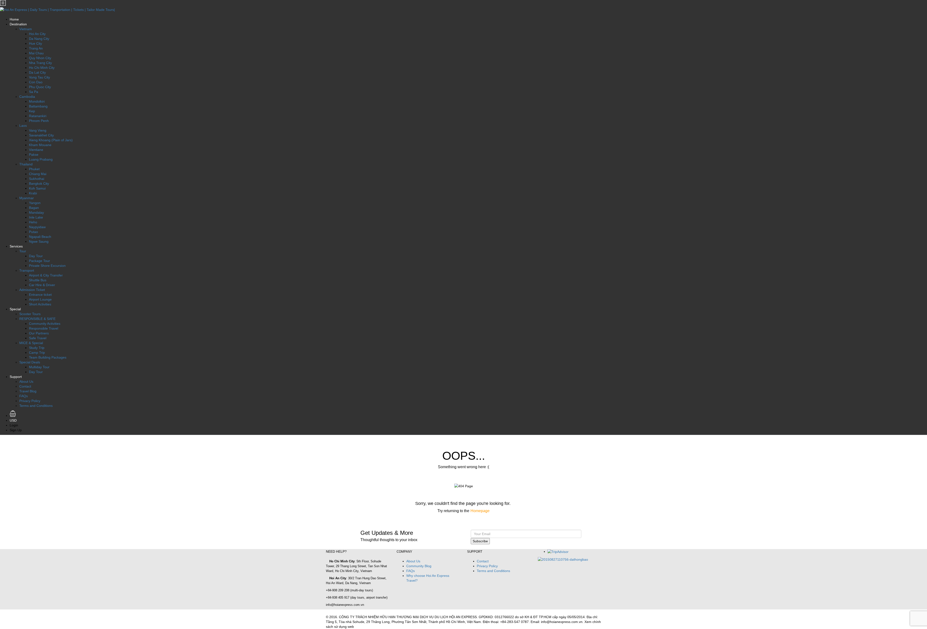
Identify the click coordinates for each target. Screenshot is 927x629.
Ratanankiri (37, 116)
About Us (26, 381)
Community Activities (44, 323)
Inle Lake (36, 217)
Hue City (35, 43)
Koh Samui (37, 188)
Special (15, 309)
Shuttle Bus (37, 280)
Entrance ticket (40, 295)
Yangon (35, 203)
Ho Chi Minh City (42, 68)
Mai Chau (36, 53)
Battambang (38, 106)
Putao (33, 232)
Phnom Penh (39, 121)
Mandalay (36, 212)
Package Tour (39, 261)
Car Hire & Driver (42, 285)
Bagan (34, 208)
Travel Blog (27, 391)
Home (14, 19)
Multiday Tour (39, 367)
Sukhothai (36, 179)
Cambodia (27, 97)
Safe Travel (37, 338)
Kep (32, 111)
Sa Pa (33, 92)
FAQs (23, 396)
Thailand (26, 164)
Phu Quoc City (40, 87)
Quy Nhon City (40, 58)
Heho (33, 222)
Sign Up (16, 430)
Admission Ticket (32, 290)
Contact (25, 386)
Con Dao (35, 82)
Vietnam (25, 29)
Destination (18, 24)
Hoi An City (37, 34)
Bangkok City (39, 183)
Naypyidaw (37, 227)
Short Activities (40, 304)
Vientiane (36, 150)
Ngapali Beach (40, 237)
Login (14, 425)
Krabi (33, 193)
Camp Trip (37, 352)
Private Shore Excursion (47, 266)
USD (14, 420)
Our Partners (39, 333)
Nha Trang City (40, 63)
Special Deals (29, 362)
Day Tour (36, 256)
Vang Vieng (37, 130)
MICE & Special (31, 343)
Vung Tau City (39, 77)
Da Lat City (37, 72)
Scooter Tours (30, 314)
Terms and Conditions (36, 406)
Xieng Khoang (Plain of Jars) (51, 140)
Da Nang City (39, 39)
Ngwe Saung (39, 241)
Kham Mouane (40, 145)
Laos (23, 125)
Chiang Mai (37, 174)
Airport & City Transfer (46, 275)
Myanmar (26, 198)
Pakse (33, 154)
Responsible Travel (43, 328)
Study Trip (36, 348)
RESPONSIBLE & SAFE (37, 319)
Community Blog (418, 566)
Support (16, 377)
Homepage (480, 511)
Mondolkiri (37, 101)
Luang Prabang (41, 159)
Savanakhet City (41, 135)
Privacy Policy (29, 401)
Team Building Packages (47, 357)
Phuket (34, 169)
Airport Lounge (40, 299)
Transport (26, 270)
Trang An (36, 48)
